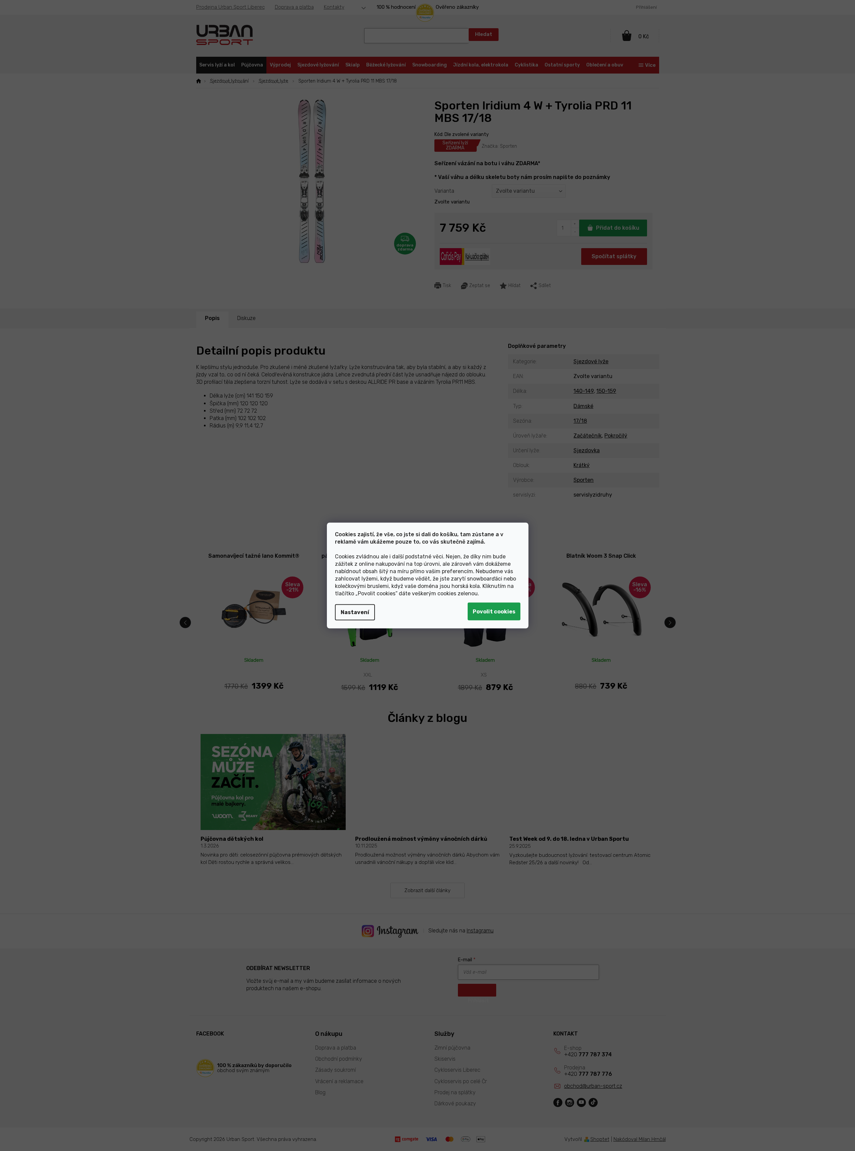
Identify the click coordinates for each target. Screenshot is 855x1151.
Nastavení (355, 612)
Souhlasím (494, 611)
